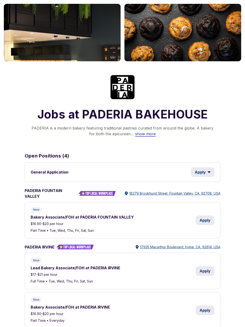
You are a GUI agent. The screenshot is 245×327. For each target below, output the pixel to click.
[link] (145, 134)
